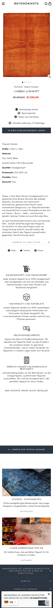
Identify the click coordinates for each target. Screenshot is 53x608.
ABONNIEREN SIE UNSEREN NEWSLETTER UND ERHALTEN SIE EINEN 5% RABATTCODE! (25, 571)
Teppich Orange (31, 87)
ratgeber (26, 560)
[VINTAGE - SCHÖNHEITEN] (26, 482)
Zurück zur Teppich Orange (28, 449)
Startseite (18, 87)
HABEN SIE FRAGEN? (26, 589)
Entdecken (26, 511)
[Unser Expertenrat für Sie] (26, 531)
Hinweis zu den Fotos (26, 242)
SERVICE (26, 581)
